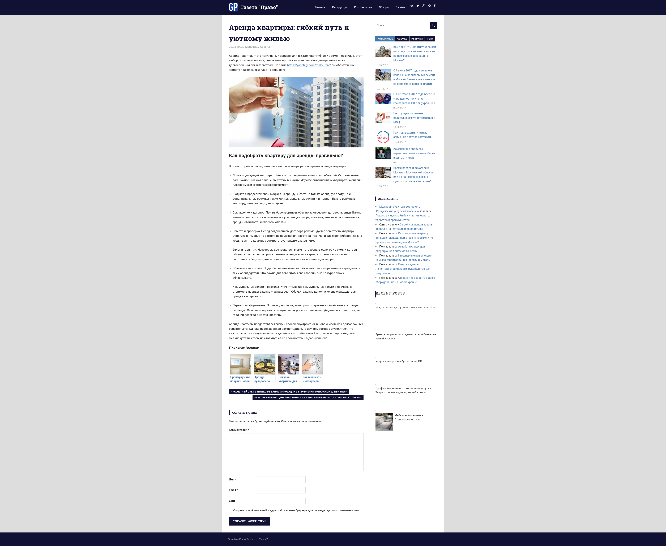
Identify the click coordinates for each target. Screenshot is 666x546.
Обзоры (384, 7)
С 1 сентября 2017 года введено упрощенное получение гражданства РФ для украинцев (414, 98)
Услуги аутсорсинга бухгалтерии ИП (398, 361)
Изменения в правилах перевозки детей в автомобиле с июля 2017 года (414, 153)
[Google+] (424, 5)
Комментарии (363, 7)
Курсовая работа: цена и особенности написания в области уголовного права (307, 398)
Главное (320, 7)
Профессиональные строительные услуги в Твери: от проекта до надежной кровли (403, 390)
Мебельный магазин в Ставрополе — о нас (409, 417)
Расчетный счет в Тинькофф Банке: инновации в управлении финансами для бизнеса (289, 392)
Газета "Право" (259, 7)
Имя (232, 479)
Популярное (385, 38)
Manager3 (251, 46)
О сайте (400, 7)
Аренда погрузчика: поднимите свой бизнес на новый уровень (405, 336)
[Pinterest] (430, 5)
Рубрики (417, 38)
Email (233, 490)
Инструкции (340, 7)
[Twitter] (418, 5)
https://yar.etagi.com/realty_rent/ (309, 65)
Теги (430, 38)
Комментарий (239, 430)
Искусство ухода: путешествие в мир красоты (405, 307)
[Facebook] (435, 5)
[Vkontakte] (412, 5)
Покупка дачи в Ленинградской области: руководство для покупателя (402, 269)
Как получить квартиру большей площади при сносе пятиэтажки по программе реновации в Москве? (404, 238)
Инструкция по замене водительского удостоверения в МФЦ (414, 118)
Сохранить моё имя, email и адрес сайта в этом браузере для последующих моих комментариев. (296, 510)
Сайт (232, 500)
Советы (265, 46)
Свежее (402, 38)
